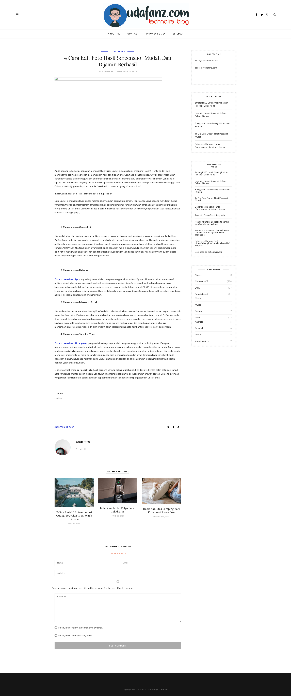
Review (198, 311)
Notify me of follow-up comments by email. (80, 627)
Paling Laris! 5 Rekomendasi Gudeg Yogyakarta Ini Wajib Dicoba (74, 515)
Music (198, 304)
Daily (197, 287)
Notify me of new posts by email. (75, 635)
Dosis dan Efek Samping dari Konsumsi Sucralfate (161, 510)
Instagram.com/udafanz (206, 60)
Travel (198, 334)
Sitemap (178, 33)
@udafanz (107, 71)
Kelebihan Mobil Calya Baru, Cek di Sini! (117, 509)
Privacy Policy (156, 33)
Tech (197, 317)
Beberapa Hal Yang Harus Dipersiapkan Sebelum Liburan (210, 207)
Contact (133, 33)
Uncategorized (202, 341)
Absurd (198, 275)
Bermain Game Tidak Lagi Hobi (210, 215)
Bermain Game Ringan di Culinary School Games (211, 182)
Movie (198, 298)
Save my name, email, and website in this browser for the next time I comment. (93, 588)
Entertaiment (201, 294)
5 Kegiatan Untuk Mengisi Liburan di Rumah (212, 190)
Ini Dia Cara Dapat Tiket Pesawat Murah (211, 199)
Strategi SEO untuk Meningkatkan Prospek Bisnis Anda (211, 173)
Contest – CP (201, 281)
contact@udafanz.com (206, 67)
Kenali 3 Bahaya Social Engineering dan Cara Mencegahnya (212, 222)
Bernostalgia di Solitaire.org (208, 252)
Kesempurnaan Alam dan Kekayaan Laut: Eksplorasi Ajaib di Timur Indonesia (212, 232)
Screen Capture (65, 427)
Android (199, 321)
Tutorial (199, 328)
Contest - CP (117, 51)
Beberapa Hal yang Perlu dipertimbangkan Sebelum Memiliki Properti (212, 243)
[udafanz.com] (146, 15)
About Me (114, 33)
